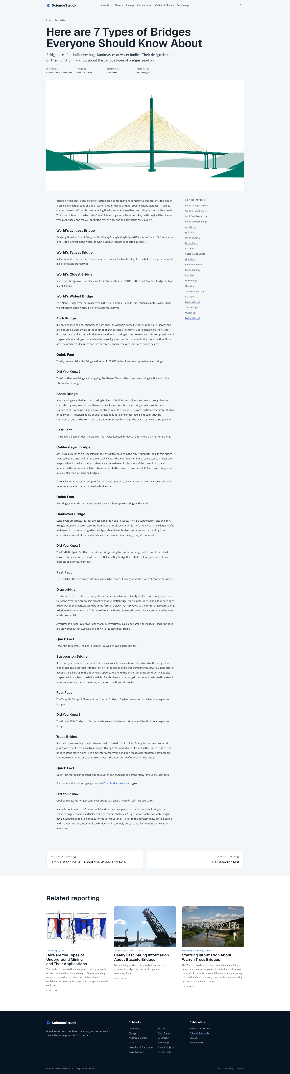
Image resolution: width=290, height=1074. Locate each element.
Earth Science (144, 5)
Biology (130, 5)
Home (48, 20)
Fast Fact (189, 248)
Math (131, 1042)
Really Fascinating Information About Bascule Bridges (141, 957)
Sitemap (229, 1068)
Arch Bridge (191, 227)
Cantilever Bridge (193, 264)
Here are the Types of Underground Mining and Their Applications (66, 959)
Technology (183, 5)
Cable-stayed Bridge (195, 254)
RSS (220, 1068)
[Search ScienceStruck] (241, 5)
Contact (194, 1038)
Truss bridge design (114, 783)
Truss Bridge (191, 307)
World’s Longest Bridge (196, 205)
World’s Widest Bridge (196, 221)
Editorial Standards (199, 1033)
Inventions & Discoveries (141, 1047)
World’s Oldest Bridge (196, 216)
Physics (119, 5)
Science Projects (166, 1047)
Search (240, 1068)
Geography (163, 1038)
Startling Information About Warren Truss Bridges (206, 957)
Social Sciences (136, 1052)
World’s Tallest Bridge (196, 211)
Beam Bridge (191, 243)
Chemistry (106, 5)
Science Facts (164, 1052)
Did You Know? (192, 238)
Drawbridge (191, 280)
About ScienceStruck (200, 1028)
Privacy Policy (196, 1042)
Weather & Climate (164, 5)
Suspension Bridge (194, 291)
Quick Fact (190, 232)
